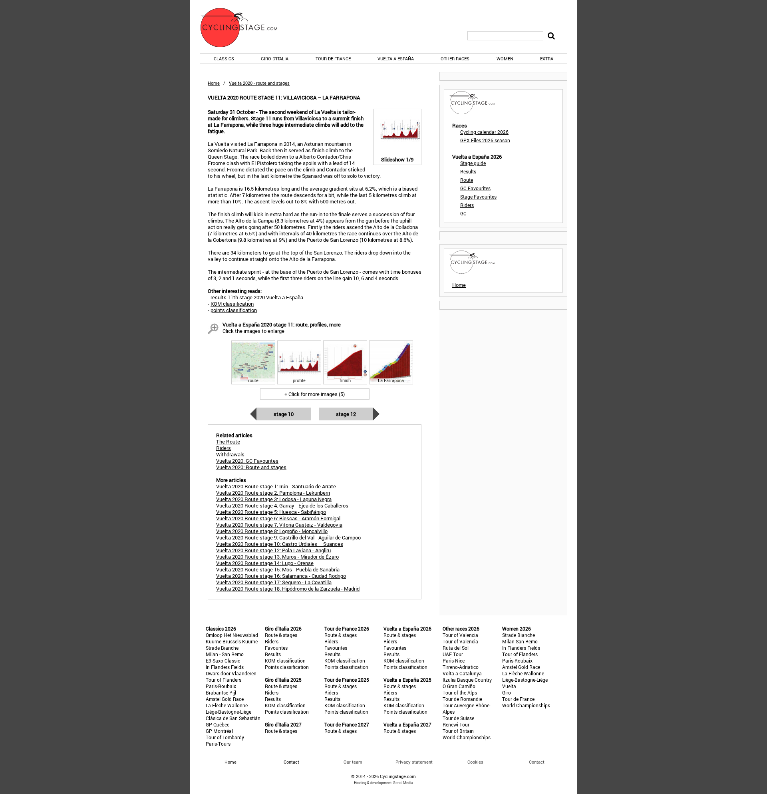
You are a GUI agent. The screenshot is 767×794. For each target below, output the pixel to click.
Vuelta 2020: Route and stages (251, 467)
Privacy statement (414, 762)
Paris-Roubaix (221, 686)
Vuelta (509, 686)
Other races (455, 59)
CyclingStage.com (244, 27)
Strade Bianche (222, 648)
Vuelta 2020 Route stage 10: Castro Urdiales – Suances (279, 543)
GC (463, 213)
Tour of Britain (458, 731)
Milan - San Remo (225, 654)
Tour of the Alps (460, 692)
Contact (536, 762)
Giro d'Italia (274, 59)
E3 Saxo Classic (223, 660)
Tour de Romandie (462, 699)
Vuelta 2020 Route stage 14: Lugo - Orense (265, 563)
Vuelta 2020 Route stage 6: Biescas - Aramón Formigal (278, 518)
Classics (224, 59)
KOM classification (232, 303)
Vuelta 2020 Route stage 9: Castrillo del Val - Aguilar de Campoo (288, 537)
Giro (506, 692)
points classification (234, 310)
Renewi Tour (456, 724)
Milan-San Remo (520, 641)
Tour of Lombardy (225, 737)
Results (468, 171)
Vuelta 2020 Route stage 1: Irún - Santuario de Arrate (276, 486)
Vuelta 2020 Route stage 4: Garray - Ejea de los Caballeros (282, 505)
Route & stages (281, 635)
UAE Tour (453, 654)
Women (505, 59)
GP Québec (217, 724)
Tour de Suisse (458, 718)
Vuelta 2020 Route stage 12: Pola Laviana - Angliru (273, 550)
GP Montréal (219, 731)
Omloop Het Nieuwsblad (232, 635)
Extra (546, 59)
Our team (353, 762)
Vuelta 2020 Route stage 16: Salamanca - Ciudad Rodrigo (281, 575)
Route (466, 180)
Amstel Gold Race (225, 699)
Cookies (475, 762)
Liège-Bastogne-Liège (228, 711)
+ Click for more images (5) (314, 394)
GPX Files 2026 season (485, 140)
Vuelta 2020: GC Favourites (247, 460)
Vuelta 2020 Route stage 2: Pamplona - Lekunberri (273, 492)
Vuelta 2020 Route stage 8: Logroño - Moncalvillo (272, 531)
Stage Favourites (478, 196)
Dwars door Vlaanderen (231, 673)
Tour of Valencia (460, 635)
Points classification (287, 667)
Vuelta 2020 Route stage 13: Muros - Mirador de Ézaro (277, 556)
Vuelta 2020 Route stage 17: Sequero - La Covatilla (274, 582)
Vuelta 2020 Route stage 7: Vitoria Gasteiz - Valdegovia (279, 524)
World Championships (467, 737)
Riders (467, 205)
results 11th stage (231, 297)
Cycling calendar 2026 (484, 132)
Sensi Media (403, 782)
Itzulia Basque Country (467, 680)
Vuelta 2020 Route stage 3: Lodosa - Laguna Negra (274, 499)
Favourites (276, 648)
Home (214, 83)
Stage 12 (346, 414)
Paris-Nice (454, 660)
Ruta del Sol (456, 648)
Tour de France (333, 59)
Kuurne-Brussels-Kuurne (232, 641)
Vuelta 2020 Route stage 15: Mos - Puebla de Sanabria (278, 569)
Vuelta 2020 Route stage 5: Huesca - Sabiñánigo (271, 511)
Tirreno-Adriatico (461, 667)
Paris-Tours (218, 743)
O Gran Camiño (459, 686)
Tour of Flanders (223, 680)
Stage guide (473, 163)
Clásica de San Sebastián (233, 718)
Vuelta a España (396, 59)
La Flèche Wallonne (227, 705)
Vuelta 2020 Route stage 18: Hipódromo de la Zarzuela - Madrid (288, 588)
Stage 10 (284, 414)
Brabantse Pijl (221, 692)
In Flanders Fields (225, 667)
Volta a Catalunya (462, 673)
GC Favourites (475, 188)
